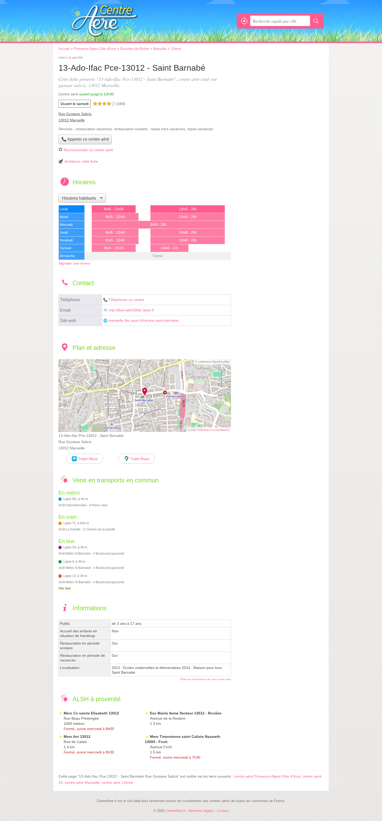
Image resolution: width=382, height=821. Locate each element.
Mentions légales (201, 811)
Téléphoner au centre (126, 300)
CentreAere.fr (115, 20)
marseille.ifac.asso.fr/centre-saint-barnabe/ (144, 321)
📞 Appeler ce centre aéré (85, 139)
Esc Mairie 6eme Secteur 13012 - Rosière (185, 713)
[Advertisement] (280, 91)
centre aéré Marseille (82, 782)
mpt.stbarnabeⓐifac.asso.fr (131, 310)
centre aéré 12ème (117, 782)
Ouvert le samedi (75, 104)
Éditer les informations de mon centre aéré (205, 679)
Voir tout (64, 588)
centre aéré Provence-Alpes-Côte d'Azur (267, 776)
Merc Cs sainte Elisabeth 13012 (91, 713)
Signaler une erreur (74, 263)
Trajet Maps (139, 459)
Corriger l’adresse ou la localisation (208, 429)
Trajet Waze (88, 459)
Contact (223, 811)
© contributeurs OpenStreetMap (212, 361)
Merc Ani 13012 (77, 736)
